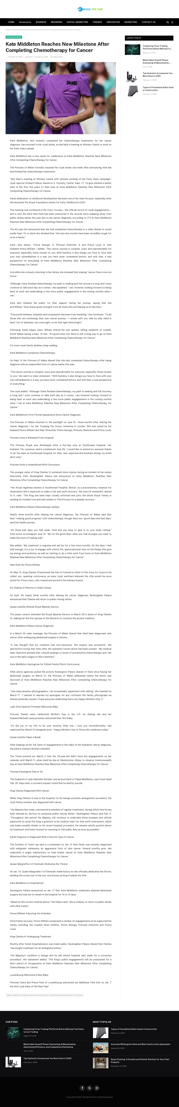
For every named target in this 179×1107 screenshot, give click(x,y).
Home (8, 30)
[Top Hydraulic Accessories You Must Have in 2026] (132, 77)
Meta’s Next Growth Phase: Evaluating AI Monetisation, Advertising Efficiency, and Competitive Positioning (156, 61)
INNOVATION (113, 22)
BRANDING (56, 22)
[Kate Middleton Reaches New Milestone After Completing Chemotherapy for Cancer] (61, 98)
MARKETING (131, 22)
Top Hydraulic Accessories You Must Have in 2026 (157, 74)
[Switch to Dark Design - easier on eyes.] (172, 22)
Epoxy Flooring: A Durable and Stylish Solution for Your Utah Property (140, 1060)
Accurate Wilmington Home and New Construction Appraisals (140, 1044)
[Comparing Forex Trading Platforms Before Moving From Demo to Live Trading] (132, 49)
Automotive (25, 22)
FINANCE (97, 22)
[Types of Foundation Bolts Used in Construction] (132, 91)
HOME (11, 22)
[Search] (167, 22)
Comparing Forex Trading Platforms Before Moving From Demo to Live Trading (157, 47)
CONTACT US (149, 22)
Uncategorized (14, 37)
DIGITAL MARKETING (77, 22)
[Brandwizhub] (89, 9)
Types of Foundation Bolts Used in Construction (158, 88)
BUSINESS (41, 22)
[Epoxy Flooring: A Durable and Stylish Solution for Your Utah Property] (100, 1063)
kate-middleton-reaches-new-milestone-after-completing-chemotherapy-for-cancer (45, 995)
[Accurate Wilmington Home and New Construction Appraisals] (100, 1048)
